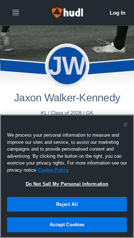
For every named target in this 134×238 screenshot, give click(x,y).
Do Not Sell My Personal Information (67, 184)
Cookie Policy (53, 170)
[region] (67, 176)
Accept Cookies (67, 224)
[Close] (125, 124)
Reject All (67, 204)
